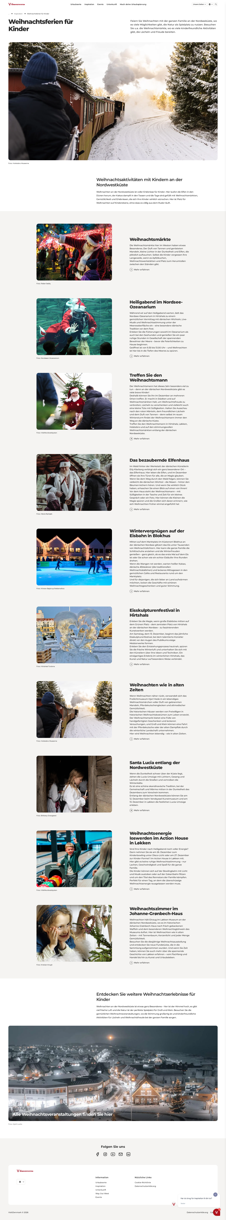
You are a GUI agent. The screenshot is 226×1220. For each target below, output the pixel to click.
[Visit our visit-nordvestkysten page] (128, 1154)
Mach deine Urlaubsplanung (133, 4)
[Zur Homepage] (16, 4)
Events (100, 4)
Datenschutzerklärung (145, 1186)
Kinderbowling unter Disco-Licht (147, 855)
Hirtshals (173, 424)
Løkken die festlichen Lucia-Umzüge (166, 802)
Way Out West (102, 1193)
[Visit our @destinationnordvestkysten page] (113, 1154)
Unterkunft (112, 4)
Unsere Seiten (198, 4)
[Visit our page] (97, 1154)
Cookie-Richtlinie (143, 1182)
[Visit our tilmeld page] (120, 1154)
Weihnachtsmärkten (141, 430)
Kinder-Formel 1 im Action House (151, 858)
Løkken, (183, 424)
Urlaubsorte (75, 4)
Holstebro (135, 427)
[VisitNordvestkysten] (25, 1171)
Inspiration (89, 4)
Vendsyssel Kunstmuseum (164, 799)
